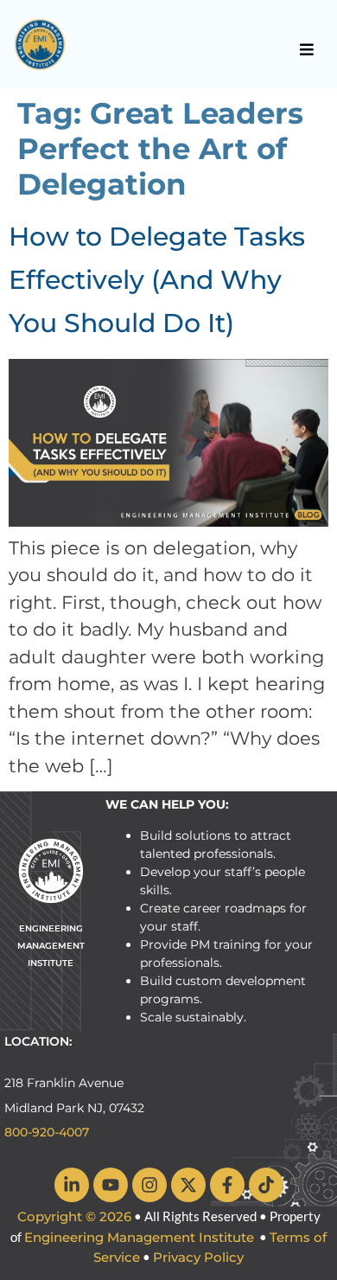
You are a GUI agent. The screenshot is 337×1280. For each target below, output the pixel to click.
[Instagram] (149, 1185)
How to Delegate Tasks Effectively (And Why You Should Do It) (157, 280)
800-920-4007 (46, 1132)
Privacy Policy (198, 1257)
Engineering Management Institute (139, 1237)
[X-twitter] (188, 1185)
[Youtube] (110, 1185)
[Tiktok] (266, 1185)
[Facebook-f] (227, 1185)
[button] (307, 49)
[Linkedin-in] (71, 1185)
